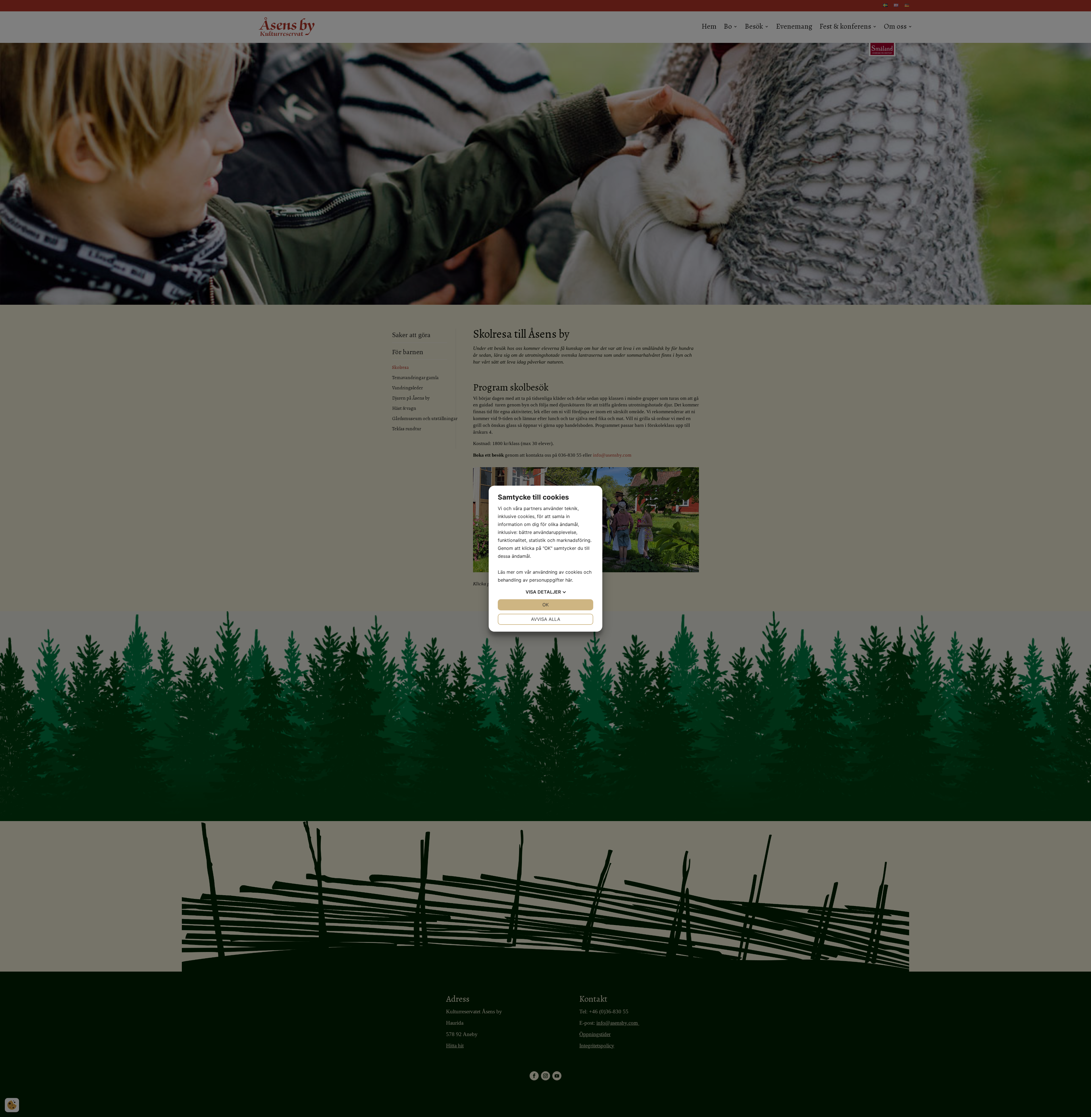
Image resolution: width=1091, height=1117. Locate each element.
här (568, 580)
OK (545, 604)
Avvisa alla (545, 619)
